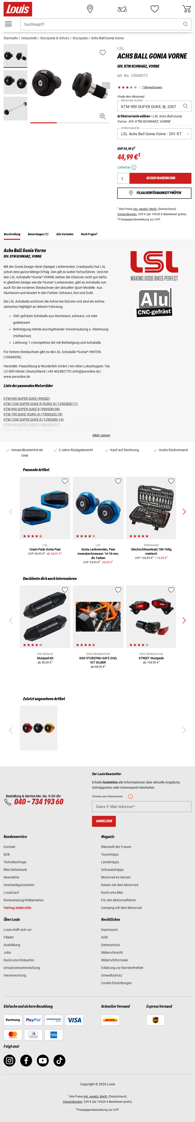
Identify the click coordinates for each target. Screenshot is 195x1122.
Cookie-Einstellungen (116, 983)
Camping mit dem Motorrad (121, 908)
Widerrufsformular (114, 960)
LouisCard (11, 892)
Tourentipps (110, 854)
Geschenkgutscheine (19, 885)
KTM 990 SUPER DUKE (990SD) (27, 398)
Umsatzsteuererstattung (22, 968)
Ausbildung (12, 945)
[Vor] (106, 85)
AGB (104, 937)
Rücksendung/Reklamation (24, 900)
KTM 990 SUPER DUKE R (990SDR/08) (32, 409)
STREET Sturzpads (151, 658)
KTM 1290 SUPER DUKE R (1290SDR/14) (34, 419)
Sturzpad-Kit (45, 658)
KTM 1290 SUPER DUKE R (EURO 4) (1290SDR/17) (41, 404)
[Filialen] (90, 9)
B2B (7, 854)
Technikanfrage (15, 862)
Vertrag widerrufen (17, 908)
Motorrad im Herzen (116, 877)
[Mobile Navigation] (8, 24)
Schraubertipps (112, 870)
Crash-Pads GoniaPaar (45, 549)
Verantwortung (15, 975)
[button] (186, 24)
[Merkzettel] (154, 9)
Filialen (9, 937)
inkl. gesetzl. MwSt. (145, 209)
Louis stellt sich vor (18, 930)
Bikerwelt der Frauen (116, 847)
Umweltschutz (111, 975)
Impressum (109, 930)
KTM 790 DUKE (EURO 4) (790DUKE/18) (33, 414)
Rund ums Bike (112, 892)
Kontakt (9, 847)
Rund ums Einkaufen (19, 960)
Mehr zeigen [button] (101, 435)
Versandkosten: (127, 214)
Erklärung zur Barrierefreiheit (122, 968)
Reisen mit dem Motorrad (119, 885)
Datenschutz (110, 945)
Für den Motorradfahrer (118, 900)
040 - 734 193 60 (38, 802)
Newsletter (12, 877)
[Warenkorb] (186, 9)
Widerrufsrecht (112, 952)
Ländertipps (110, 862)
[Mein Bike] (122, 9)
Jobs (7, 952)
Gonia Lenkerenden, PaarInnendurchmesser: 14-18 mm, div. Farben (98, 554)
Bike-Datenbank (15, 870)
